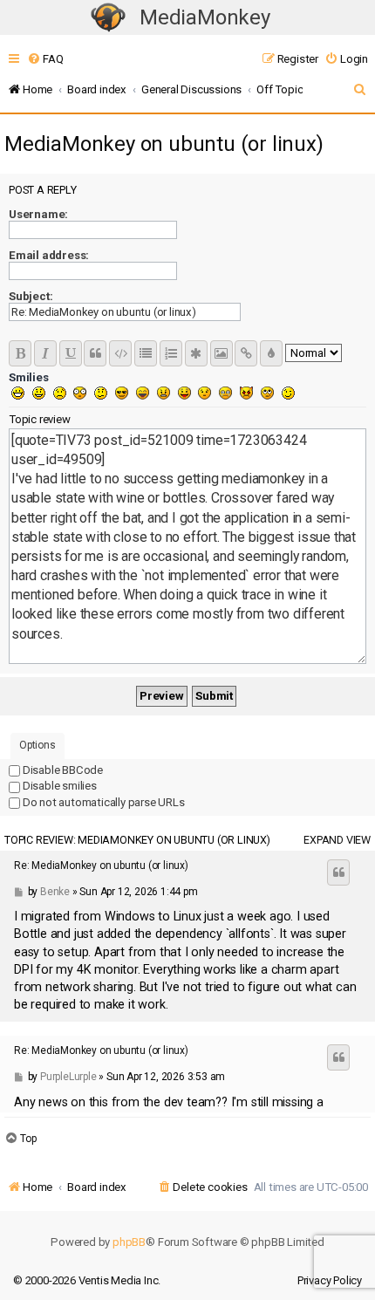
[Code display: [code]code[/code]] (120, 353)
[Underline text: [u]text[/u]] (70, 353)
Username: (38, 214)
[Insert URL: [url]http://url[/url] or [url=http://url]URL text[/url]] (246, 353)
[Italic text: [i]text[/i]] (45, 353)
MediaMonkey (205, 17)
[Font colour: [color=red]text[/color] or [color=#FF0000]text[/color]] (271, 353)
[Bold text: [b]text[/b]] (20, 353)
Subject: (30, 296)
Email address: (49, 255)
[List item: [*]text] (196, 353)
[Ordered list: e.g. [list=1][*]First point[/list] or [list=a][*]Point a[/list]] (171, 353)
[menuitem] (45, 59)
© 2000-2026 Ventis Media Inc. (86, 1280)
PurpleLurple (68, 1077)
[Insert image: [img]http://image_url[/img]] (221, 353)
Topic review (40, 419)
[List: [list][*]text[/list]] (145, 353)
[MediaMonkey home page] (108, 17)
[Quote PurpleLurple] (338, 1057)
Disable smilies (58, 785)
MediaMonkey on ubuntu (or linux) (164, 144)
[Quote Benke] (338, 872)
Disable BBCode (61, 770)
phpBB (129, 1242)
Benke (55, 892)
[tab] (37, 746)
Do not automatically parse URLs (102, 802)
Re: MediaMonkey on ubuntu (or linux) (101, 865)
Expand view (337, 839)
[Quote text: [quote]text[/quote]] (95, 353)
